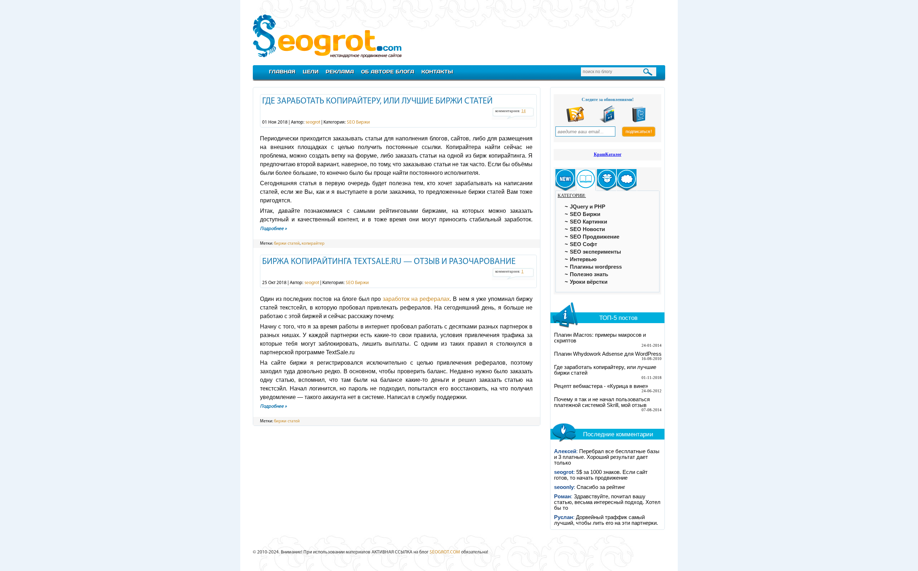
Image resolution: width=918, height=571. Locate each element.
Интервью (583, 259)
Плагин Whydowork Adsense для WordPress (608, 354)
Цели (310, 71)
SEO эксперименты (595, 252)
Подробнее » (273, 228)
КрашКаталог (607, 154)
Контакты (437, 71)
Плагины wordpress (596, 267)
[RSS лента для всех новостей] (575, 121)
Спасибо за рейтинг (601, 487)
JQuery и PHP (587, 207)
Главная (282, 71)
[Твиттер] (639, 121)
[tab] (565, 180)
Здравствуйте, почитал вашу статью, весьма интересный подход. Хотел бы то (607, 502)
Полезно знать (589, 274)
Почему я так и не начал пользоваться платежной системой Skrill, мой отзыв (602, 402)
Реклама (340, 71)
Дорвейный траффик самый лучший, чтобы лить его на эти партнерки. (606, 520)
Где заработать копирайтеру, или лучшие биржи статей (377, 101)
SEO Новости (587, 229)
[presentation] (565, 180)
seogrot (313, 122)
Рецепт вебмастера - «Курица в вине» (601, 386)
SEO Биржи (358, 122)
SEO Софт (583, 244)
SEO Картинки (588, 222)
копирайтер (313, 243)
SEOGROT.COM (445, 552)
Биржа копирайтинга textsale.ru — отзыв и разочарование (389, 262)
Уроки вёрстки (588, 282)
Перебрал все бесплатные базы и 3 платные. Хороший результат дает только (606, 457)
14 (523, 111)
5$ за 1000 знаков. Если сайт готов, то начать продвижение (601, 475)
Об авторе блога (387, 71)
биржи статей (287, 243)
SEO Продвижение (594, 237)
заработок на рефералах (416, 299)
